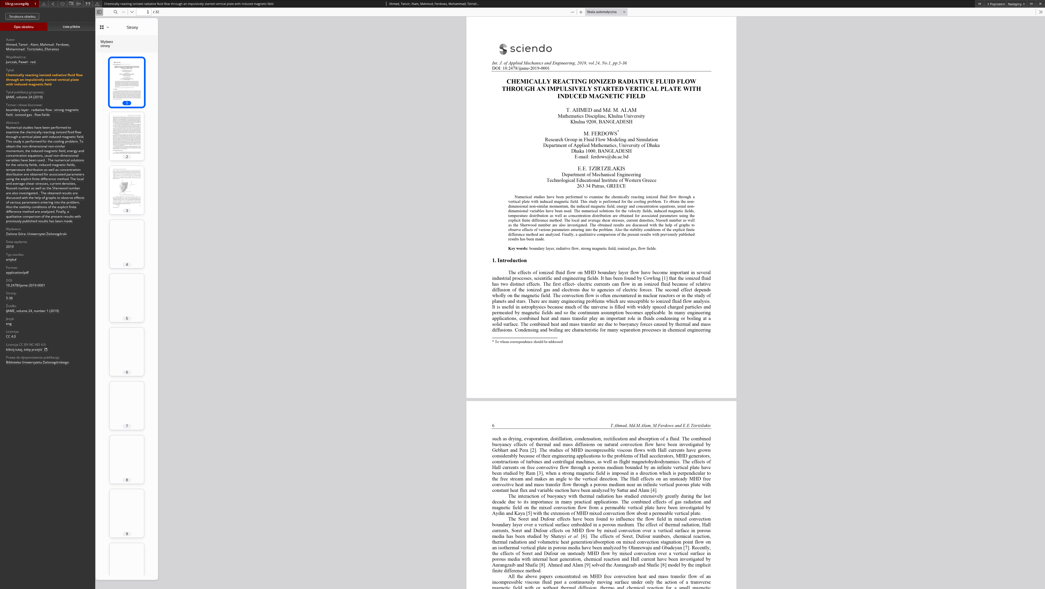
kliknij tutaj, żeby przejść (24, 349)
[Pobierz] (43, 3)
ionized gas (23, 114)
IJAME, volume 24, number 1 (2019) (32, 311)
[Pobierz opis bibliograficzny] (78, 4)
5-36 (9, 298)
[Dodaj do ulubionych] (62, 3)
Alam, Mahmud (42, 44)
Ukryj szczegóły (17, 3)
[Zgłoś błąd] (97, 3)
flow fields (42, 114)
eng (9, 323)
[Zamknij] (1040, 3)
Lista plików (71, 26)
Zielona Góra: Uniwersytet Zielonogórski (36, 234)
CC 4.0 (11, 336)
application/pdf (17, 272)
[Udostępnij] (53, 3)
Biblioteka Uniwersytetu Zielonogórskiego (37, 362)
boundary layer (17, 109)
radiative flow (41, 109)
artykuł (11, 259)
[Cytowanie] (88, 3)
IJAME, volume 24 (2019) (24, 97)
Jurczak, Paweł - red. (21, 62)
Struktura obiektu (22, 16)
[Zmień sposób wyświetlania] (70, 3)
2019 (10, 246)
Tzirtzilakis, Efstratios (43, 49)
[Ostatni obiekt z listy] (1031, 3)
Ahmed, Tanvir (17, 44)
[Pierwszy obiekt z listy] (979, 3)
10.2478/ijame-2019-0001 (25, 285)
